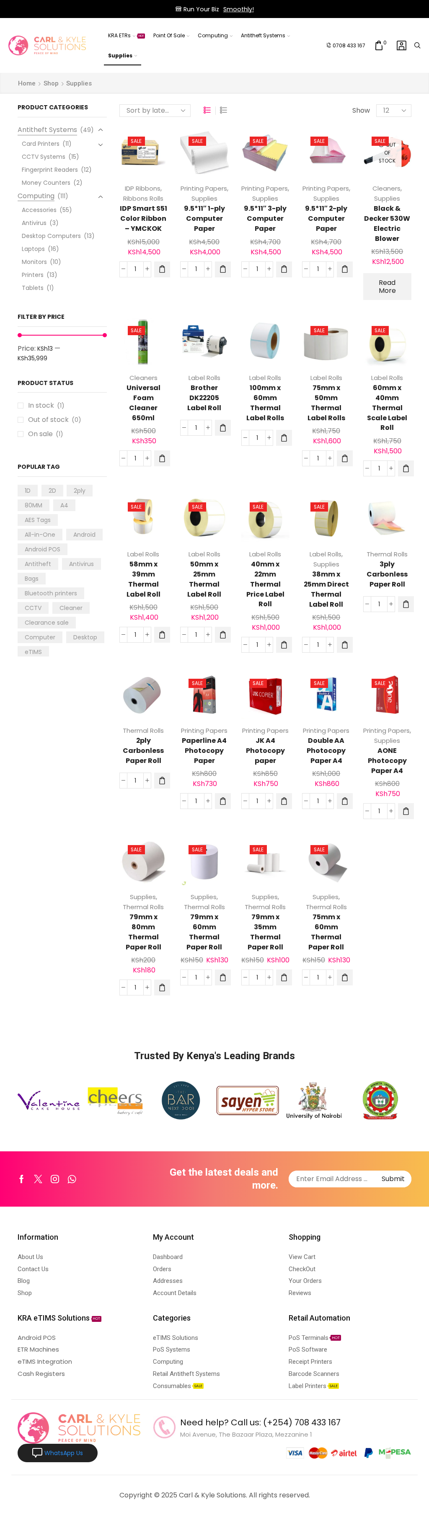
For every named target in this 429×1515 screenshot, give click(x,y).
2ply (79, 490)
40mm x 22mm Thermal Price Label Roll (265, 584)
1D (28, 490)
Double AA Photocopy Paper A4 (326, 750)
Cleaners (386, 188)
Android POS (42, 549)
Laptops (33, 249)
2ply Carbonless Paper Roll (143, 750)
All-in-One (40, 534)
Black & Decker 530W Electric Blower (387, 223)
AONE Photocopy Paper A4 (387, 761)
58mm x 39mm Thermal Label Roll (143, 579)
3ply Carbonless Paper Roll (387, 574)
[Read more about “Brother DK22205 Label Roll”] (223, 428)
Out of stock (54, 419)
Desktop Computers (51, 236)
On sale (45, 434)
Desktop (85, 637)
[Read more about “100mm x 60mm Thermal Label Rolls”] (284, 438)
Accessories (39, 210)
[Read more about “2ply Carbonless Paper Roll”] (162, 781)
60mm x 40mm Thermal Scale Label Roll (387, 408)
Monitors (34, 262)
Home (27, 83)
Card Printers (40, 144)
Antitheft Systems (263, 35)
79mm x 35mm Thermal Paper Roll (265, 932)
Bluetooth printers (51, 593)
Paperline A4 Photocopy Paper (204, 750)
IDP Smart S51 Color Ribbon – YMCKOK (143, 218)
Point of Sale (169, 35)
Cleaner (71, 608)
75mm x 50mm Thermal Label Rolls (326, 403)
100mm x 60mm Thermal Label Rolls (265, 403)
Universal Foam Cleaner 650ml (143, 403)
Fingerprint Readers (50, 169)
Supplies (120, 55)
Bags (32, 578)
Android (84, 534)
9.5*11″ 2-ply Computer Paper (326, 218)
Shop (51, 83)
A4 (64, 505)
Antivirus (34, 223)
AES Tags (38, 520)
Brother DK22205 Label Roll (204, 398)
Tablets (33, 288)
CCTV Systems (43, 157)
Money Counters (46, 182)
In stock (46, 405)
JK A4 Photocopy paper (265, 750)
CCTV (33, 608)
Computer (40, 637)
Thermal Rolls (387, 554)
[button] (162, 269)
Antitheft (38, 564)
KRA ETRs (126, 35)
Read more (387, 286)
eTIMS (33, 652)
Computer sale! (250, 9)
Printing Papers (204, 188)
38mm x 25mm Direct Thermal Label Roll (326, 589)
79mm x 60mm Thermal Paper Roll (204, 932)
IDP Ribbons (142, 188)
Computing (213, 35)
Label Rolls (204, 377)
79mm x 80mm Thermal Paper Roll (143, 932)
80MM (33, 505)
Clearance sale (47, 622)
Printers (33, 275)
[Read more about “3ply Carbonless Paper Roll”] (406, 604)
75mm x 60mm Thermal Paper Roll (326, 932)
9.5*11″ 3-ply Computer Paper (265, 218)
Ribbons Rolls (143, 198)
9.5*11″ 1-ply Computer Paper (204, 218)
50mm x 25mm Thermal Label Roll (204, 579)
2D (52, 490)
